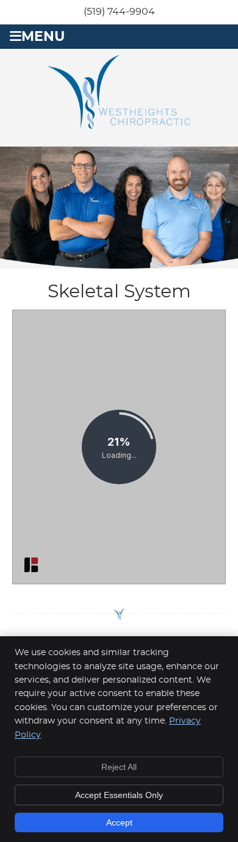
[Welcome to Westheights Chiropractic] (119, 125)
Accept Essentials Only (119, 795)
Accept (119, 822)
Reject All (119, 767)
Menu (43, 37)
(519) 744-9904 (119, 11)
